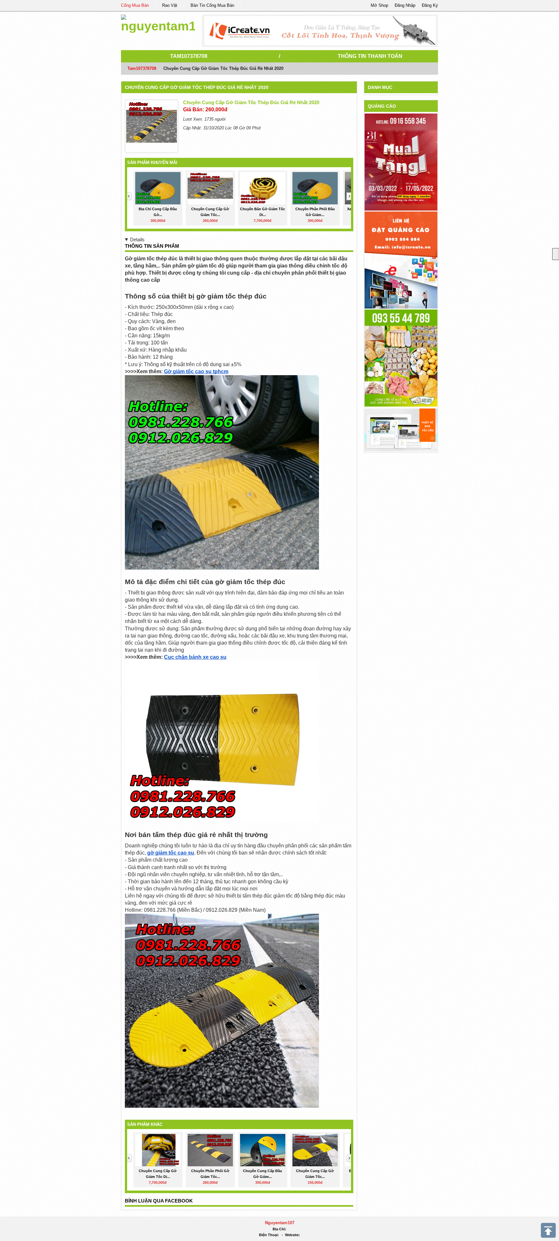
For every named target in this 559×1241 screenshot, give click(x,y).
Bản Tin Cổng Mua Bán (212, 5)
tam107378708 (188, 56)
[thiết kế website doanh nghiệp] (401, 429)
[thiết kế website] (320, 30)
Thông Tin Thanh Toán (370, 56)
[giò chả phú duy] (401, 357)
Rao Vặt (169, 5)
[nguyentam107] (158, 22)
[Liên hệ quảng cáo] (401, 259)
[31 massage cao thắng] (401, 161)
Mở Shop (379, 5)
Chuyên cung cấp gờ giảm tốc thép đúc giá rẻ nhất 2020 (197, 87)
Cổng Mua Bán (135, 5)
